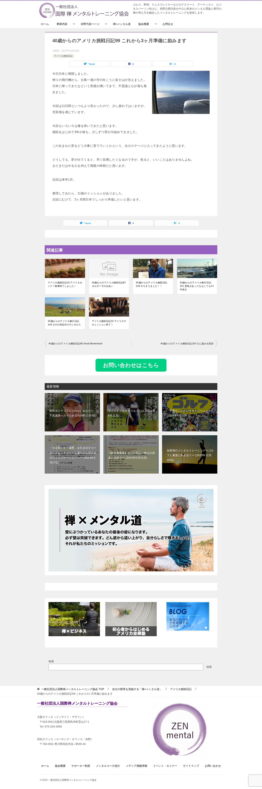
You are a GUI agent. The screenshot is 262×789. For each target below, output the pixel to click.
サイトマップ (191, 765)
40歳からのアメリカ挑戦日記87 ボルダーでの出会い (109, 284)
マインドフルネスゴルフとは (131, 413)
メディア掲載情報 (136, 765)
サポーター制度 (80, 765)
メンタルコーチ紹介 (108, 765)
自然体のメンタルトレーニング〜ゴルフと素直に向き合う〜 (190, 455)
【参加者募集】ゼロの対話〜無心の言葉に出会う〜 (131, 455)
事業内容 (62, 24)
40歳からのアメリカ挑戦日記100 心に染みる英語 (187, 343)
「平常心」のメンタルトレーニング (189, 413)
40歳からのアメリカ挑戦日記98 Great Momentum (75, 343)
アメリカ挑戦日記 (63, 56)
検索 (51, 661)
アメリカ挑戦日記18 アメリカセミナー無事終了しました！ (65, 284)
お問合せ (167, 24)
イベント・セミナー (165, 765)
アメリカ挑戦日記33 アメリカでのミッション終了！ (109, 323)
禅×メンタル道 (122, 24)
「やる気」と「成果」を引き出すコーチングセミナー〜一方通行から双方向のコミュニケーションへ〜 (72, 455)
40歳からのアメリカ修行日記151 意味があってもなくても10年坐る (197, 286)
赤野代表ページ (90, 24)
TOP (72, 689)
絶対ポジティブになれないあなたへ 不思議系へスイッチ (72, 413)
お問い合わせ (213, 765)
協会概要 (143, 24)
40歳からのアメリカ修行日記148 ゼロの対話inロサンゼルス (64, 323)
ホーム (45, 24)
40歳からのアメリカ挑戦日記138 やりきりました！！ (151, 284)
